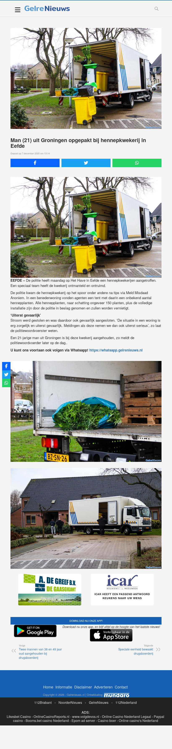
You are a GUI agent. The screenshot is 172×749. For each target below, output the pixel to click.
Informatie (63, 687)
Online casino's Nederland (138, 720)
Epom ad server (83, 720)
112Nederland (126, 702)
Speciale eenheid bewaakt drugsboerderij (135, 649)
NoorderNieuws (70, 702)
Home (48, 687)
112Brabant (43, 702)
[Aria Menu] (17, 9)
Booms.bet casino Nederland (47, 720)
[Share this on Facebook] (35, 163)
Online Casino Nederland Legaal (126, 716)
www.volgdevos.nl (85, 716)
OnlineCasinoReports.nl (51, 716)
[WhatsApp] (137, 163)
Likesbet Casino (19, 716)
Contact (121, 687)
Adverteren (103, 687)
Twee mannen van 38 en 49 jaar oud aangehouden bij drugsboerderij (40, 652)
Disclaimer (83, 687)
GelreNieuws (98, 702)
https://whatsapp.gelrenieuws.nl (116, 350)
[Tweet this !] (86, 163)
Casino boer (107, 720)
